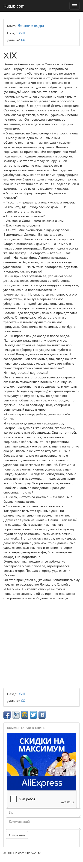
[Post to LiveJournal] (16, 715)
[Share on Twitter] (33, 715)
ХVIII (21, 33)
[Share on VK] (42, 715)
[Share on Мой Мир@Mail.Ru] (24, 715)
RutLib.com (13, 6)
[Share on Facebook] (7, 715)
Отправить (17, 835)
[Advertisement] (41, 644)
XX (23, 40)
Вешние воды (31, 25)
